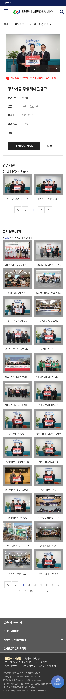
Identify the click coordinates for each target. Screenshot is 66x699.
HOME (6, 24)
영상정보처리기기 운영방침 (18, 662)
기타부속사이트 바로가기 (15, 639)
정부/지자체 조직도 (48, 665)
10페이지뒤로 (41, 209)
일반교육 (41, 24)
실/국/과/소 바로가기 (13, 622)
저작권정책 (41, 662)
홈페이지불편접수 (33, 658)
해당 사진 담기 (26, 146)
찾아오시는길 (28, 665)
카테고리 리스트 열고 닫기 (6, 11)
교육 (19, 24)
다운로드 (21, 184)
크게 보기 (14, 184)
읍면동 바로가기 (11, 631)
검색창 (62, 12)
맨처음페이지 (17, 209)
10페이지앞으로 (25, 209)
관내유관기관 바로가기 (14, 648)
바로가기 (7, 3)
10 (31, 591)
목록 (49, 146)
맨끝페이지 (48, 209)
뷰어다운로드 (11, 665)
